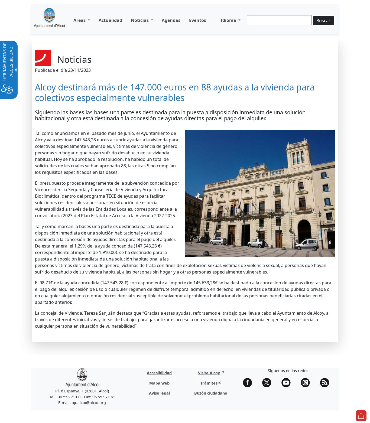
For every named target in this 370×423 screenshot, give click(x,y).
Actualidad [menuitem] (110, 20)
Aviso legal (159, 393)
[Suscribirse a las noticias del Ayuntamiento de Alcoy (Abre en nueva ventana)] (326, 382)
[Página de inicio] (49, 20)
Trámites (209, 383)
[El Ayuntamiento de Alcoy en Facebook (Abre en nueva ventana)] (249, 382)
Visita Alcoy (209, 372)
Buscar (323, 21)
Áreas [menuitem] (80, 20)
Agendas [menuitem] (171, 20)
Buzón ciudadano (210, 393)
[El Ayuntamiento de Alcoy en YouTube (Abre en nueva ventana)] (287, 382)
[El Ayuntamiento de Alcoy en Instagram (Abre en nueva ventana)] (307, 382)
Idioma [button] (229, 20)
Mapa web (159, 383)
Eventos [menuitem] (197, 20)
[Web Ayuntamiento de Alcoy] (82, 377)
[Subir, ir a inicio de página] (361, 415)
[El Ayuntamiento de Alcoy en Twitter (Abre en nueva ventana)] (268, 382)
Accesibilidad (159, 372)
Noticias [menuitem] (140, 20)
